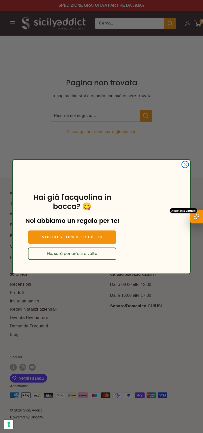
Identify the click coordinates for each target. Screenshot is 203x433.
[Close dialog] (185, 164)
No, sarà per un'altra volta (72, 253)
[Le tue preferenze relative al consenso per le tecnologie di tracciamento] (8, 424)
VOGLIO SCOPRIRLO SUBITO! (72, 237)
